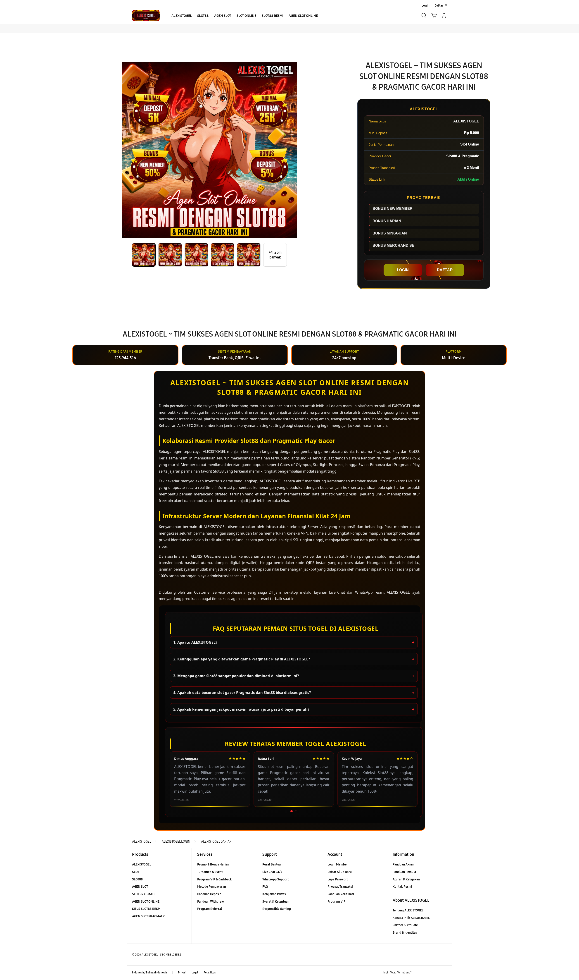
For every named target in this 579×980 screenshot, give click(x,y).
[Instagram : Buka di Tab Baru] (435, 972)
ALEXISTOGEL (141, 864)
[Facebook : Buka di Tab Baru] (417, 972)
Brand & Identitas (405, 933)
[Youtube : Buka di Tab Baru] (444, 972)
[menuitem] (182, 16)
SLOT (135, 872)
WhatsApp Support (275, 879)
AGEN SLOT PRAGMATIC (148, 916)
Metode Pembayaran (211, 887)
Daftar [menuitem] (438, 5)
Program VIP (336, 902)
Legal (195, 972)
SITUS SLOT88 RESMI (146, 909)
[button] (434, 15)
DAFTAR (445, 270)
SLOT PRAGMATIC (144, 894)
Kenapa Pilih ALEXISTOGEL (411, 918)
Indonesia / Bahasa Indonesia (149, 972)
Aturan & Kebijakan (406, 879)
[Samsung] (145, 15)
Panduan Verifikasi (340, 894)
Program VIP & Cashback (214, 879)
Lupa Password (338, 879)
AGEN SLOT (140, 887)
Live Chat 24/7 (272, 872)
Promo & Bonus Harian (213, 864)
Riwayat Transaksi (340, 887)
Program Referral (209, 909)
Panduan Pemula (404, 872)
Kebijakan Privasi (274, 894)
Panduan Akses (403, 864)
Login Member (337, 864)
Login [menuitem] (426, 5)
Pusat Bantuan (272, 864)
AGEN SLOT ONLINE (145, 902)
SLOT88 (137, 879)
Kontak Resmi (402, 887)
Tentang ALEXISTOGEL (408, 910)
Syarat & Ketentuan (275, 902)
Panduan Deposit (209, 894)
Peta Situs (210, 972)
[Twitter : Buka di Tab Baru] (426, 972)
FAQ (265, 887)
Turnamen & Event (210, 872)
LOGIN (403, 270)
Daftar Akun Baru (339, 872)
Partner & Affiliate (405, 925)
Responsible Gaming (276, 909)
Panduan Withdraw (210, 902)
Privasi (182, 972)
